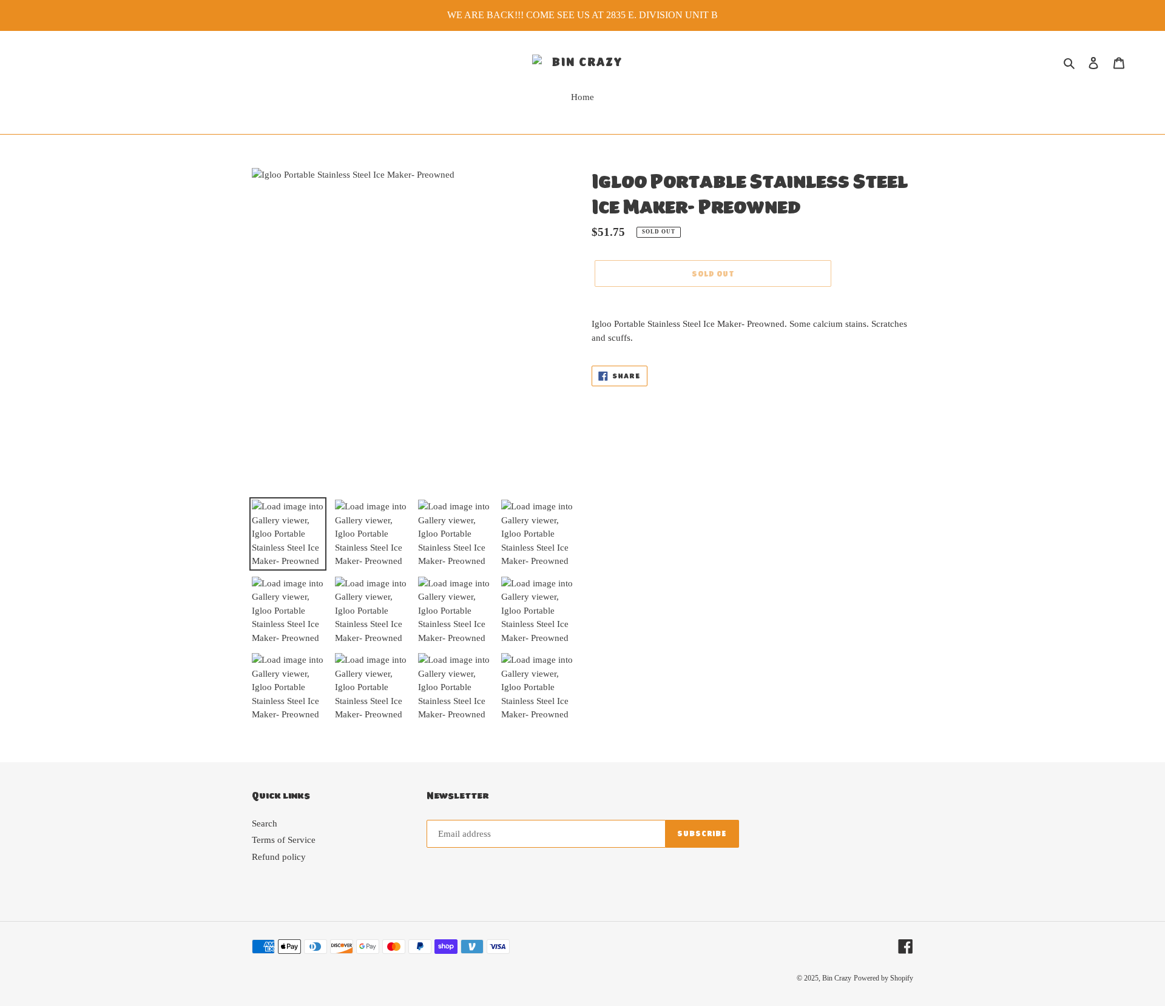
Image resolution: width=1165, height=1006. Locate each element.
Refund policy (279, 857)
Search (264, 823)
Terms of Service (284, 840)
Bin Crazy (836, 978)
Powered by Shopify (883, 978)
